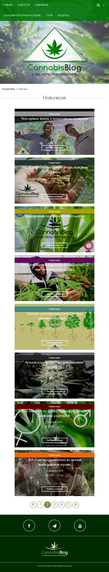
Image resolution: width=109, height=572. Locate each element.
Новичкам (54, 114)
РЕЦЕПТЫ (63, 15)
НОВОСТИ (24, 5)
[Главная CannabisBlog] (54, 51)
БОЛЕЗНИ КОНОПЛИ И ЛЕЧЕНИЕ (22, 15)
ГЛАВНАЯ (7, 5)
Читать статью (54, 148)
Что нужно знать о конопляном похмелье (54, 119)
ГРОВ (49, 15)
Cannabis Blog (8, 89)
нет (61, 129)
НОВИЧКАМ (41, 5)
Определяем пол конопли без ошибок (54, 216)
